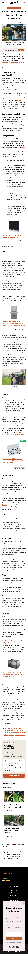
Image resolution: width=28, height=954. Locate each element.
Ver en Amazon (20, 240)
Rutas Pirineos (14, 890)
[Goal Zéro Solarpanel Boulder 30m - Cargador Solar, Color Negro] (14, 227)
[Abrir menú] (3, 2)
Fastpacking (14, 900)
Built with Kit (14, 947)
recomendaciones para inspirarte (13, 62)
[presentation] (14, 796)
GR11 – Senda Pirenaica (14, 893)
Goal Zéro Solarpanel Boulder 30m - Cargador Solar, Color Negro (13, 236)
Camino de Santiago (14, 898)
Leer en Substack (7, 862)
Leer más (8, 810)
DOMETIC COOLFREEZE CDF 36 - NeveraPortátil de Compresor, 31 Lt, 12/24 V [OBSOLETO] (13, 674)
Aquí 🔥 (21, 50)
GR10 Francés (14, 895)
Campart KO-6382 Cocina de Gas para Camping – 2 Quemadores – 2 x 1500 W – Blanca (13, 460)
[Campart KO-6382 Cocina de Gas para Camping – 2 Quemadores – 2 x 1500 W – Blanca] (14, 450)
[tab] (9, 783)
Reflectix (4, 505)
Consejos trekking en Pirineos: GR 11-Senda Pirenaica (11, 831)
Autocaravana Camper (14, 8)
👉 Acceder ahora (14, 775)
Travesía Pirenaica (10, 22)
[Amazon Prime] (14, 466)
